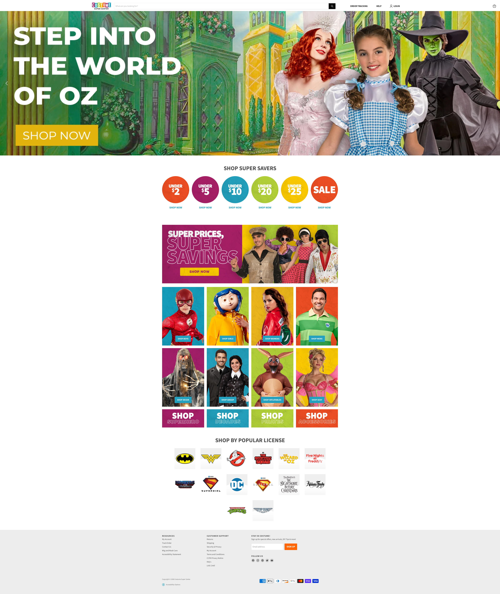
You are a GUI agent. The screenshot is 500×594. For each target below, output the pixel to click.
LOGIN (396, 6)
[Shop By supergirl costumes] (211, 484)
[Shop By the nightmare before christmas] (289, 484)
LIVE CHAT (211, 565)
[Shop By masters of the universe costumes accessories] (184, 484)
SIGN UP (291, 546)
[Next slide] (492, 83)
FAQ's (209, 562)
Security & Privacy (214, 546)
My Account (166, 539)
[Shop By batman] (184, 458)
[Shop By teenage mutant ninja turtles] (237, 510)
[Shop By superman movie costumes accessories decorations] (263, 484)
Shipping (210, 543)
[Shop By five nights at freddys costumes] (315, 458)
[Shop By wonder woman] (211, 458)
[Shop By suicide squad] (263, 458)
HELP (379, 6)
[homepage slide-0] (250, 254)
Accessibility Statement (171, 554)
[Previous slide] (7, 83)
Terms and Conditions (215, 554)
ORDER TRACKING (359, 6)
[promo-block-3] (272, 418)
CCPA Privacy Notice (215, 558)
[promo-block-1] (183, 418)
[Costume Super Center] (101, 6)
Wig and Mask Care (169, 550)
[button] (163, 584)
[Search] (332, 6)
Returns (210, 539)
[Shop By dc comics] (237, 484)
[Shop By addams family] (315, 484)
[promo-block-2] (228, 418)
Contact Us (166, 546)
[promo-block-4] (317, 418)
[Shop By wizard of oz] (289, 458)
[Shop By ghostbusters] (237, 458)
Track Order (166, 543)
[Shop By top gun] (263, 510)
